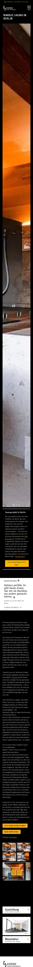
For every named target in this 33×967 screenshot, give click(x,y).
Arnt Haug (13, 837)
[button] (13, 505)
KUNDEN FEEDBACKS (11, 607)
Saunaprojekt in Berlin (15, 512)
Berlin (15, 677)
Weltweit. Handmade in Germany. (18, 2)
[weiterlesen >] (20, 556)
